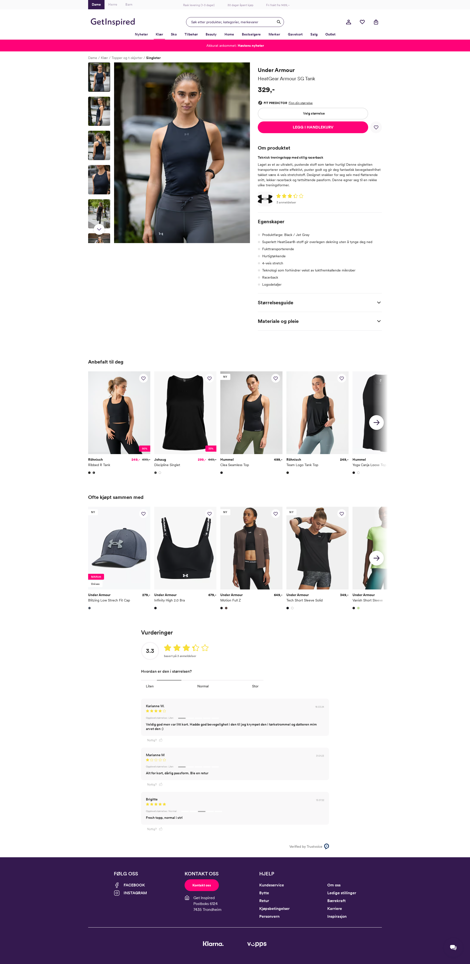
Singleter (153, 58)
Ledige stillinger (341, 893)
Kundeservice (271, 885)
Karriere (334, 908)
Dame (92, 58)
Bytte (264, 893)
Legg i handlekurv (313, 127)
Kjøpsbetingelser (274, 908)
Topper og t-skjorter (127, 58)
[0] (362, 22)
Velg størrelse (314, 113)
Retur (264, 900)
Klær (104, 58)
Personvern (269, 916)
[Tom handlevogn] (376, 22)
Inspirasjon (337, 916)
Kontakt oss (201, 885)
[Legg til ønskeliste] (376, 127)
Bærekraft (336, 900)
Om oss (334, 885)
